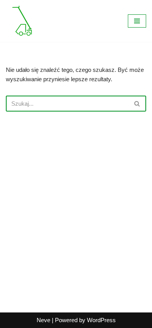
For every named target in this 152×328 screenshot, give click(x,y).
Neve (43, 320)
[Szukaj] (137, 104)
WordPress (101, 320)
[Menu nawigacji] (137, 21)
